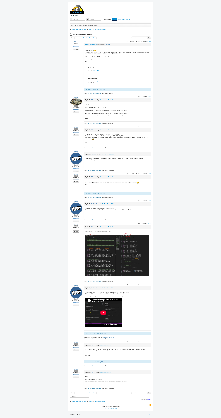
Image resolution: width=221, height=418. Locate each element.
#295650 (149, 127)
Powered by (107, 408)
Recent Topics (78, 25)
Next (90, 38)
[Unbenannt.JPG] (117, 254)
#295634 (149, 41)
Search (85, 25)
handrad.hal (96, 70)
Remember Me (107, 19)
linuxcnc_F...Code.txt (98, 81)
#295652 (149, 173)
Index (72, 25)
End (94, 38)
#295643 (149, 96)
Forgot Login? (121, 19)
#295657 (149, 285)
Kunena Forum (113, 408)
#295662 (149, 342)
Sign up (128, 19)
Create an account (96, 93)
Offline (76, 43)
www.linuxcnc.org (92, 25)
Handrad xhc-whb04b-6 (91, 44)
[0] (138, 182)
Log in (114, 19)
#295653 (149, 200)
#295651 (149, 151)
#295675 (149, 369)
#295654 (149, 223)
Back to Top (148, 414)
